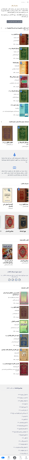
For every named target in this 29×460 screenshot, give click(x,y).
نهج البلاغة (23, 231)
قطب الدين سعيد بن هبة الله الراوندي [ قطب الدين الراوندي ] (10, 370)
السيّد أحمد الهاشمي (15, 69)
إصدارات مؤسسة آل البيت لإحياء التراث (18, 122)
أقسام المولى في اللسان (8, 205)
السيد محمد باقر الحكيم (15, 328)
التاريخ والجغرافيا (16, 367)
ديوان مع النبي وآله (14, 77)
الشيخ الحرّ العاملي (16, 55)
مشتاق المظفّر (16, 356)
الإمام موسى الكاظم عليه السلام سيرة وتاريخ (11, 294)
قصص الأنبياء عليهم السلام (11, 364)
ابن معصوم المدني (9, 144)
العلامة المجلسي (16, 41)
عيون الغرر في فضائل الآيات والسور (10, 350)
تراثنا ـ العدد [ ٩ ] (15, 105)
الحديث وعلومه (16, 38)
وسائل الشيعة (14, 48)
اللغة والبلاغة (17, 66)
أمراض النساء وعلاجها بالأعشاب (8, 261)
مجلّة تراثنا (17, 108)
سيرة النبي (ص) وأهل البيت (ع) (13, 297)
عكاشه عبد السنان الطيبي (8, 265)
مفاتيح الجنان (9, 231)
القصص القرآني (15, 321)
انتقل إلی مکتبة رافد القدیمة (15, 21)
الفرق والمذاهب (16, 339)
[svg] (27, 2)
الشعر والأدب (16, 80)
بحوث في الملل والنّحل (12, 335)
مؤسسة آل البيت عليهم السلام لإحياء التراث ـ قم (11, 111)
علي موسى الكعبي (16, 300)
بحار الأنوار (15, 34)
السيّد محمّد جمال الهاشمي (14, 83)
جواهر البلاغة (16, 62)
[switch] (3, 457)
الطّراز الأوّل (8, 142)
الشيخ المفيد (10, 208)
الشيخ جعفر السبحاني (15, 342)
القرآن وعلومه (16, 325)
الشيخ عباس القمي (25, 263)
